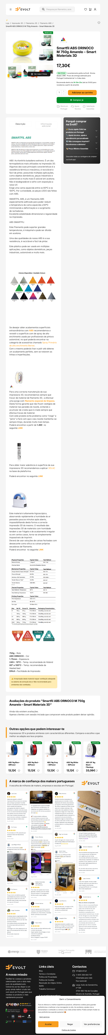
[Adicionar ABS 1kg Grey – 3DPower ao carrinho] (58, 755)
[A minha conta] (95, 9)
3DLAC (52, 468)
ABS (31, 330)
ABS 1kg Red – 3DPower (33, 763)
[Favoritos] (85, 9)
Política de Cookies (69, 1030)
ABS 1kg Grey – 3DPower (52, 763)
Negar (70, 1024)
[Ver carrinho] (90, 9)
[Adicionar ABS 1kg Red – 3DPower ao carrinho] (38, 755)
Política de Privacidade (48, 977)
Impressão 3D (17, 23)
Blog (41, 971)
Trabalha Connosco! (47, 989)
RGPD (41, 986)
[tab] (20, 124)
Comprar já (78, 100)
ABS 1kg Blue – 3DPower (14, 763)
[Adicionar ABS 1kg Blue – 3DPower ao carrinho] (19, 755)
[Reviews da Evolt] (20, 1004)
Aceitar (48, 1024)
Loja (7, 23)
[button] (22, 48)
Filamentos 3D (31, 23)
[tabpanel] (33, 410)
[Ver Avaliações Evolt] (53, 866)
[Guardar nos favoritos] (99, 22)
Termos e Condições (47, 974)
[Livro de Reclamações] (28, 1010)
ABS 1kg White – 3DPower (72, 763)
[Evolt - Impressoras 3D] (22, 9)
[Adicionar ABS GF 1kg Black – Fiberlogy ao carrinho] (97, 755)
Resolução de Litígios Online (50, 983)
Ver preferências (92, 1024)
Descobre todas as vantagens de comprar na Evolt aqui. (81, 158)
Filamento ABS (45, 23)
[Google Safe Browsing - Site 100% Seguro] (13, 1010)
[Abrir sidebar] (10, 9)
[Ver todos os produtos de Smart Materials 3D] (63, 39)
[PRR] (18, 1021)
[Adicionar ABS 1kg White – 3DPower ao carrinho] (77, 755)
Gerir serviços (44, 1017)
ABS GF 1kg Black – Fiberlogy (90, 764)
